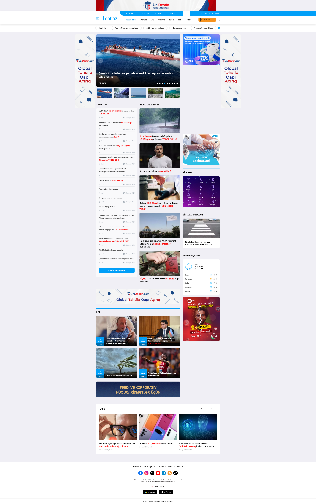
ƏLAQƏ (149, 467)
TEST (189, 20)
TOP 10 (180, 20)
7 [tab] (172, 83)
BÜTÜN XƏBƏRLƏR (116, 270)
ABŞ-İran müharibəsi (155, 28)
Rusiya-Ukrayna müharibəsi (126, 28)
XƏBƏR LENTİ (102, 104)
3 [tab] (162, 83)
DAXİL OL (203, 13)
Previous (96, 28)
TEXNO (171, 20)
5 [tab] (167, 83)
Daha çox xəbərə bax (207, 409)
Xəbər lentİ (131, 20)
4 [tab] (164, 83)
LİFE (152, 20)
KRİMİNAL (161, 20)
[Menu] (97, 18)
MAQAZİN (143, 20)
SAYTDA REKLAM (139, 467)
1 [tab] (157, 83)
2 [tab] (159, 83)
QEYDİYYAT (216, 13)
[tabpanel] (138, 60)
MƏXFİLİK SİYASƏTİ (175, 467)
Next (219, 28)
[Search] (219, 19)
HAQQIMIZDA (163, 467)
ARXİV (155, 467)
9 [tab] (177, 83)
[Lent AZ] (110, 18)
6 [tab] (169, 83)
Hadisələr (103, 28)
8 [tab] (174, 83)
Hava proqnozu (179, 28)
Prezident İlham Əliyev (203, 28)
